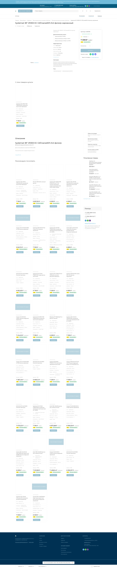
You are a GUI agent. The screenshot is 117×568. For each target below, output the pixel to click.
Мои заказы (63, 550)
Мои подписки (64, 554)
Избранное (29, 26)
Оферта (62, 538)
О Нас (40, 538)
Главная (17, 20)
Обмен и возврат (64, 542)
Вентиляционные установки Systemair (41, 20)
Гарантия (63, 540)
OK (72, 562)
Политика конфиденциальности (21, 542)
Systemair (29, 20)
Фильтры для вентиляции (58, 63)
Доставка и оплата (43, 542)
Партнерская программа (66, 552)
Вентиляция (23, 20)
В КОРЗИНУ (90, 50)
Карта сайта (31, 542)
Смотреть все (86, 198)
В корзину (20, 125)
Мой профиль (64, 548)
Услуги (40, 540)
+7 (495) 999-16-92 (58, 5)
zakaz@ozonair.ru (90, 223)
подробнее (18, 154)
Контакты (41, 544)
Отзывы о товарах (43, 546)
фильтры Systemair (57, 71)
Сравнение (37, 26)
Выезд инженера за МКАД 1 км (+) (63, 40)
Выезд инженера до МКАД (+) (62, 38)
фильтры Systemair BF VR (67, 71)
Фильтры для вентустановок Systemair (60, 20)
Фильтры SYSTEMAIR (68, 63)
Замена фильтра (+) (60, 36)
